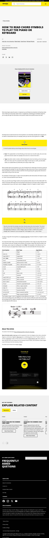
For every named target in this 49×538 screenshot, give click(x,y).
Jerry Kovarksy (10, 41)
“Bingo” (24, 184)
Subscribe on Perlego (24, 98)
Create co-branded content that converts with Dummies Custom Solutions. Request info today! (24, 0)
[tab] (6, 410)
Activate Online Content (7, 489)
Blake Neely (17, 41)
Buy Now (24, 94)
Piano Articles (6, 20)
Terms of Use (5, 521)
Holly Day (4, 41)
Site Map (4, 492)
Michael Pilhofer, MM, (32, 338)
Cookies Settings (6, 527)
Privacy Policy (5, 524)
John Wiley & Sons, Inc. (18, 533)
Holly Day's (15, 335)
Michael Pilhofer (30, 41)
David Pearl (23, 41)
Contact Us (5, 486)
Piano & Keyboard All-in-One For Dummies (9, 48)
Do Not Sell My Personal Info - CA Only (11, 531)
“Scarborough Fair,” (25, 236)
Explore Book (24, 90)
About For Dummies (7, 483)
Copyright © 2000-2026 (7, 533)
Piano (20, 344)
